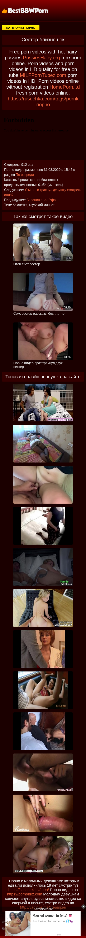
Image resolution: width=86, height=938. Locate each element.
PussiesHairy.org (41, 57)
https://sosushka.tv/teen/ (28, 890)
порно (43, 104)
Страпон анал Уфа (41, 200)
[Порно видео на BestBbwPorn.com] (30, 10)
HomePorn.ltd (64, 87)
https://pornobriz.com (24, 894)
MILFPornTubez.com (43, 75)
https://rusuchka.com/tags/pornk (43, 98)
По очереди (25, 175)
